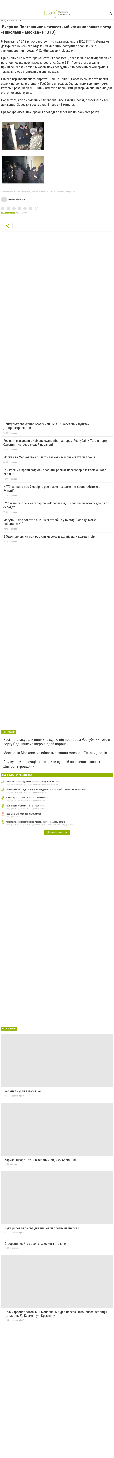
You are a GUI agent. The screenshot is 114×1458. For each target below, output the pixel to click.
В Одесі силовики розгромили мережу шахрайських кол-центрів (49, 536)
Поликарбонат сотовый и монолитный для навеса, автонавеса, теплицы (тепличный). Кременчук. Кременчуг (55, 1314)
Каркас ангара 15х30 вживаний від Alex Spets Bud (40, 1160)
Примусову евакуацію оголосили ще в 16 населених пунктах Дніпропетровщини (46, 426)
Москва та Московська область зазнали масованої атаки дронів (49, 457)
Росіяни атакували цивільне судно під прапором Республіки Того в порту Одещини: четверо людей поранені (55, 442)
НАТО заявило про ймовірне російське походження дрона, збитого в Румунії (51, 489)
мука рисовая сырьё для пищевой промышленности (41, 1228)
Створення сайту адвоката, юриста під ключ (35, 1244)
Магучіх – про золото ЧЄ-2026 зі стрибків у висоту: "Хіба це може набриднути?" (49, 522)
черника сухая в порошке (22, 1091)
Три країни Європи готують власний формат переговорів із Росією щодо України (54, 472)
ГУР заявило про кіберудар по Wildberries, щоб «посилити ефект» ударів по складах (56, 505)
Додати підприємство (57, 832)
